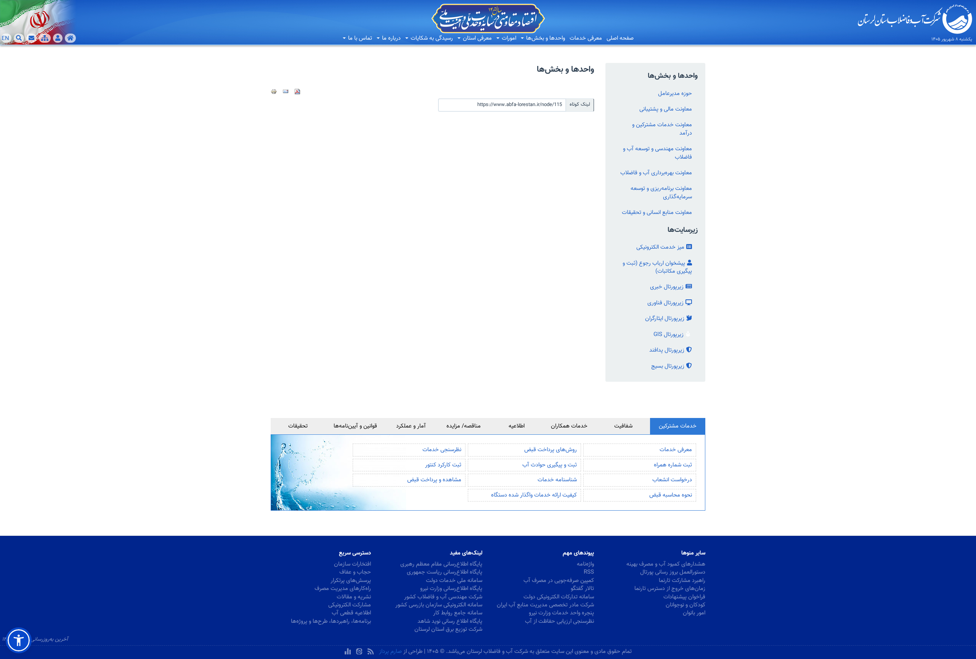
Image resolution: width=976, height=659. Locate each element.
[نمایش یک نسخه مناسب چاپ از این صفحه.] (274, 91)
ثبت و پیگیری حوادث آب (549, 465)
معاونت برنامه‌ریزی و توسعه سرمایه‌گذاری (661, 192)
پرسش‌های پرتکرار (351, 581)
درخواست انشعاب (672, 480)
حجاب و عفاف (355, 572)
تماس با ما (359, 38)
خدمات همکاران (569, 426)
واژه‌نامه (585, 564)
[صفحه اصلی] (70, 38)
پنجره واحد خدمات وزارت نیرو (561, 613)
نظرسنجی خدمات (441, 449)
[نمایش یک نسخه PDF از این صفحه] (297, 91)
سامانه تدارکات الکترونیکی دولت (558, 597)
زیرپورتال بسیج (667, 366)
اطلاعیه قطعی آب (351, 613)
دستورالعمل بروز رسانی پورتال (672, 572)
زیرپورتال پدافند (666, 350)
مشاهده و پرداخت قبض (434, 480)
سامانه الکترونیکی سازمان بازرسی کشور (438, 605)
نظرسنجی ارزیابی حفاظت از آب (559, 621)
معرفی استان (476, 38)
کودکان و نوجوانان (685, 605)
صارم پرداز (390, 651)
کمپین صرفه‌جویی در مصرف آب (558, 581)
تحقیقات (298, 426)
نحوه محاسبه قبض (670, 495)
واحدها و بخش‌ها (545, 38)
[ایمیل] (31, 38)
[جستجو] (19, 38)
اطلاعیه (517, 426)
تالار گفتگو (582, 589)
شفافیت (623, 426)
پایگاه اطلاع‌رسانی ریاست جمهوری (444, 572)
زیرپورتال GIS (668, 334)
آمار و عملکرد (411, 426)
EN (5, 38)
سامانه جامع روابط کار (457, 613)
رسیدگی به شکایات (431, 38)
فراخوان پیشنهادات (684, 597)
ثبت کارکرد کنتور (443, 465)
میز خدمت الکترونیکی (660, 247)
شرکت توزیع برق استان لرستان (448, 629)
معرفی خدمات (586, 38)
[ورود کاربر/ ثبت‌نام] (58, 38)
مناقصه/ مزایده (463, 426)
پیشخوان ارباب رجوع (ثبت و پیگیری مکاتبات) (657, 267)
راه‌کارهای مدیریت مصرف (343, 589)
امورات (508, 38)
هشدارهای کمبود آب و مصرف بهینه (665, 564)
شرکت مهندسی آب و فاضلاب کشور (443, 597)
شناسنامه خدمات (557, 480)
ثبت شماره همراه (673, 465)
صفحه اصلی (620, 38)
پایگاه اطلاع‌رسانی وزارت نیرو (451, 589)
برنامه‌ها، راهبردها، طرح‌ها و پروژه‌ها (331, 621)
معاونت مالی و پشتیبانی (665, 109)
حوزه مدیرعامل (675, 93)
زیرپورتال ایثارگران (664, 318)
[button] (19, 640)
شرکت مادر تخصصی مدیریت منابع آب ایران (545, 605)
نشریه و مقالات (354, 597)
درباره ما (390, 38)
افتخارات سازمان (352, 564)
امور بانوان (694, 613)
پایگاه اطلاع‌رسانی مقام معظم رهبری (441, 564)
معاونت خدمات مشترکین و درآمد (662, 129)
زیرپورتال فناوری (665, 303)
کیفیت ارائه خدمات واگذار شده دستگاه (534, 495)
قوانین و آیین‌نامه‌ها (355, 426)
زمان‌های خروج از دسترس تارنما (669, 589)
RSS (589, 572)
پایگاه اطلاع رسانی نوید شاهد (449, 621)
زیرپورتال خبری (667, 287)
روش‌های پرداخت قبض (550, 449)
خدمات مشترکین (678, 426)
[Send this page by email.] (286, 91)
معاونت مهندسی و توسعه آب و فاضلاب (657, 153)
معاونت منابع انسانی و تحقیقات (657, 212)
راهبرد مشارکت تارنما (682, 581)
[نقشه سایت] (45, 38)
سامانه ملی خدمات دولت (454, 581)
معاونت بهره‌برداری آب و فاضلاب (656, 173)
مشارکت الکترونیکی (349, 605)
